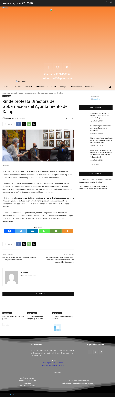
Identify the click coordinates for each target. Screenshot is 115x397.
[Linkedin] (32, 231)
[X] (67, 67)
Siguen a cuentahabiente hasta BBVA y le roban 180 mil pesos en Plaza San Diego (101, 140)
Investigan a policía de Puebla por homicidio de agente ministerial (100, 128)
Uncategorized (12, 93)
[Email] (34, 124)
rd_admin (10, 118)
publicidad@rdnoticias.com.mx (53, 365)
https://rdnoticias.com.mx (28, 276)
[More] (67, 231)
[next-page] (7, 324)
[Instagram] (111, 2)
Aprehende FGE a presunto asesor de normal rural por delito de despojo (99, 116)
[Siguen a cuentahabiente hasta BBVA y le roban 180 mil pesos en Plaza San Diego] (84, 140)
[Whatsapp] (44, 231)
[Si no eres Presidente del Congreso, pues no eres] (38, 306)
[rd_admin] (3, 118)
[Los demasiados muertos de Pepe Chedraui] (63, 306)
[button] (110, 87)
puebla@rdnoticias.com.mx (53, 363)
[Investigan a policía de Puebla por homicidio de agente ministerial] (84, 128)
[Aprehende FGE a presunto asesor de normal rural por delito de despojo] (84, 116)
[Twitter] (21, 231)
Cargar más (95, 164)
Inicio (4, 93)
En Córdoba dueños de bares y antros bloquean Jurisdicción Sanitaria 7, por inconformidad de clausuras (60, 259)
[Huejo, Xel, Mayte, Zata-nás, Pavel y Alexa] (13, 306)
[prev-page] (3, 324)
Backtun (12, 395)
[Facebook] (106, 2)
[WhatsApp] (29, 124)
